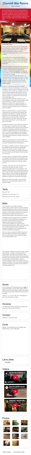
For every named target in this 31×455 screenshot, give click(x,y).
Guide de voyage (7, 452)
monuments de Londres (18, 452)
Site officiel (7, 362)
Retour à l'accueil (15, 6)
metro (25, 287)
